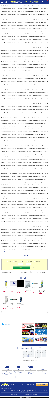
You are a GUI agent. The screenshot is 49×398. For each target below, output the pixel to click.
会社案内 (18, 390)
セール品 (30, 261)
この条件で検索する (22, 267)
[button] (1, 312)
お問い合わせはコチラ (41, 384)
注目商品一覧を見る (24, 348)
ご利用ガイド (6, 390)
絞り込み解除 (33, 267)
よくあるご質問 (12, 390)
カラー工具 (3, 251)
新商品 (9, 261)
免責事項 (22, 391)
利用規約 (27, 391)
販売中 (23, 261)
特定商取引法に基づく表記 (31, 390)
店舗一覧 (23, 390)
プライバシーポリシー (42, 390)
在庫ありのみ (37, 261)
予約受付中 (17, 261)
